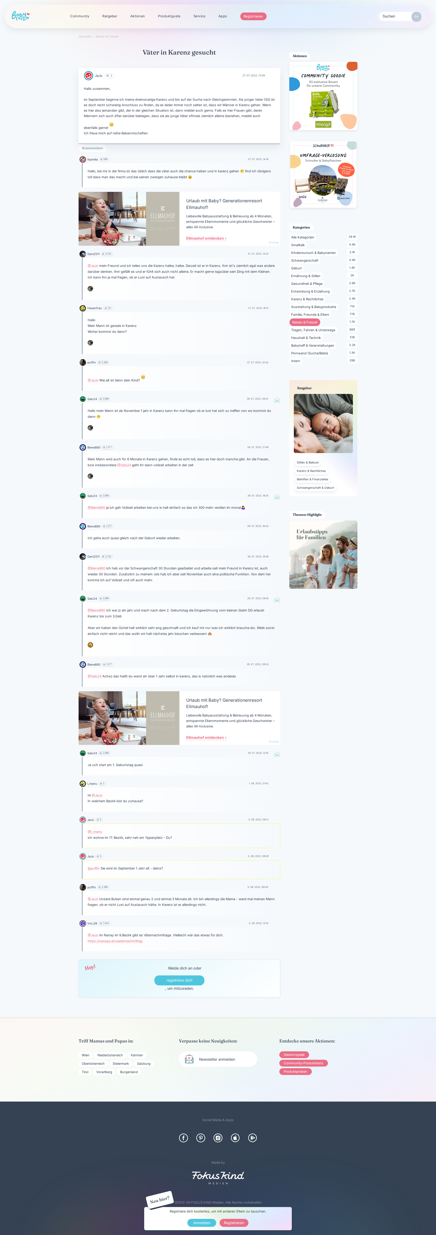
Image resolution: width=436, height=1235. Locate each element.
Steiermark (121, 1063)
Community (79, 16)
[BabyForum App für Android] (252, 1137)
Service (199, 16)
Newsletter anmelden (217, 1059)
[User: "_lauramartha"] (90, 288)
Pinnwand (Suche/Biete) (310, 353)
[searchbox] (400, 16)
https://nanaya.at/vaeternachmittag (115, 941)
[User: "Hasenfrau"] (82, 308)
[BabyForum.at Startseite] (20, 16)
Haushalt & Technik (306, 338)
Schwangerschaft (305, 260)
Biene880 (93, 447)
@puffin (94, 868)
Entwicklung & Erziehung (311, 291)
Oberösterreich (93, 1063)
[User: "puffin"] (82, 362)
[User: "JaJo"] (88, 75)
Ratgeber (109, 16)
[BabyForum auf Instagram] (218, 1137)
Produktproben (295, 1071)
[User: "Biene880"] (82, 447)
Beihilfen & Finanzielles (312, 479)
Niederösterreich (110, 1055)
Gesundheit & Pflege (307, 283)
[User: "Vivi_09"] (82, 923)
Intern (296, 361)
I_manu (92, 783)
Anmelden (201, 1222)
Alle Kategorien (303, 237)
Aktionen (137, 16)
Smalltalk (298, 245)
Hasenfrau (94, 308)
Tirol (85, 1072)
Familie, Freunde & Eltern (311, 314)
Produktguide (169, 16)
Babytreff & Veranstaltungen (313, 345)
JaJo (98, 76)
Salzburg (144, 1063)
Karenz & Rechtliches (308, 299)
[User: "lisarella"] (82, 159)
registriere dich (179, 980)
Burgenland (129, 1072)
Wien (85, 1055)
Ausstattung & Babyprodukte (314, 307)
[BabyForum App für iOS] (235, 1137)
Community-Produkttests (303, 1063)
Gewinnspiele (294, 1055)
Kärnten (137, 1055)
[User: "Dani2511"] (82, 254)
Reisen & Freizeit (306, 322)
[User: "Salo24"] (82, 399)
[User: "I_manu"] (82, 783)
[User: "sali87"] (90, 645)
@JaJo (93, 266)
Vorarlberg (104, 1072)
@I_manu (95, 832)
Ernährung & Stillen (306, 276)
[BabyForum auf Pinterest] (200, 1137)
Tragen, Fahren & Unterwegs (314, 330)
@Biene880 (96, 507)
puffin (91, 362)
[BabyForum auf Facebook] (183, 1137)
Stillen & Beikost (308, 462)
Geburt (297, 268)
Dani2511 (93, 254)
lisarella (92, 159)
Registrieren (253, 16)
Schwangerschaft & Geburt (315, 487)
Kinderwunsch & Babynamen (314, 253)
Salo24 (92, 399)
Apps (222, 16)
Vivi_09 (92, 923)
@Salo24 (124, 465)
